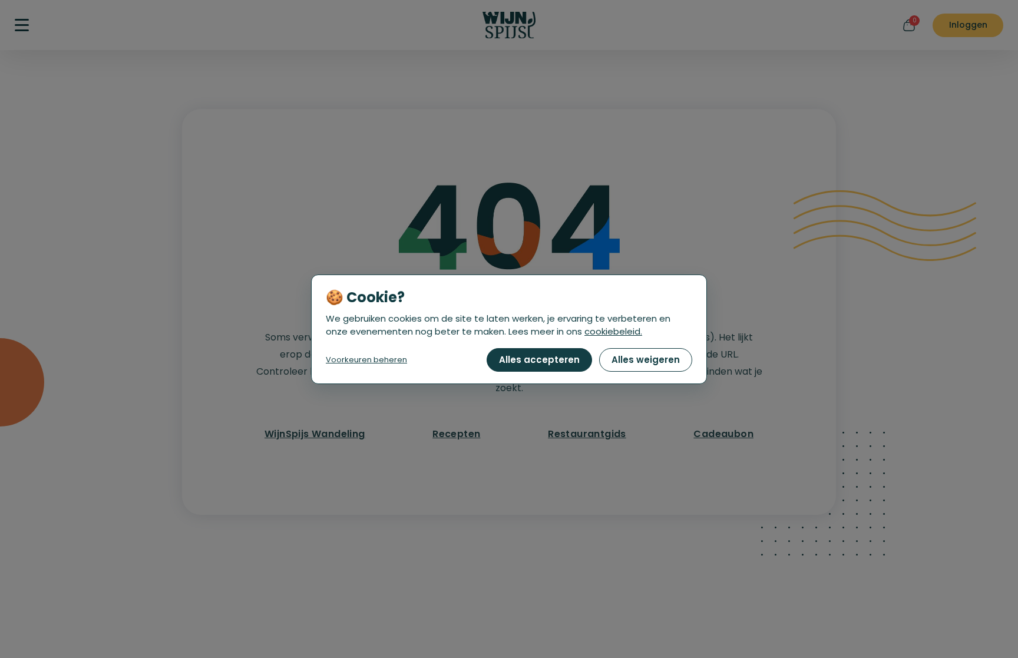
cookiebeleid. (613, 331)
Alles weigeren (646, 359)
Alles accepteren (539, 359)
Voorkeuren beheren (366, 359)
